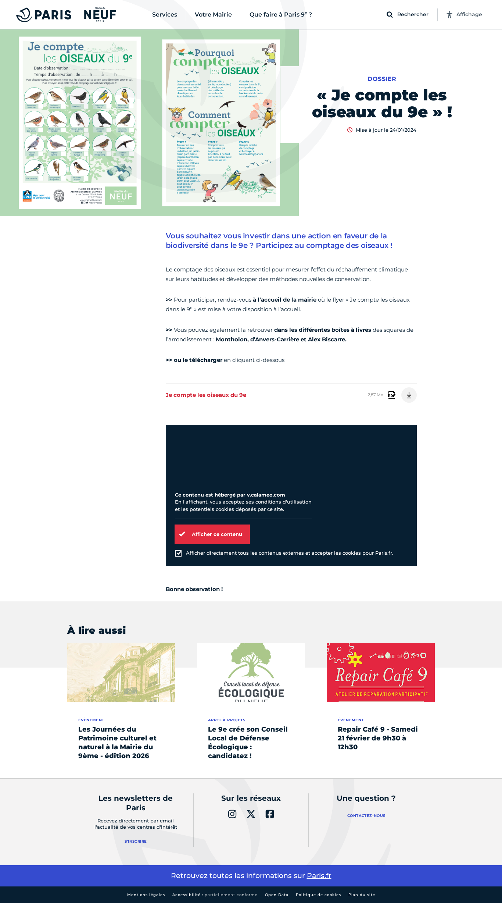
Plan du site (361, 894)
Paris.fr (319, 875)
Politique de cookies (318, 894)
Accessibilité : (215, 894)
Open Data (276, 894)
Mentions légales (146, 894)
